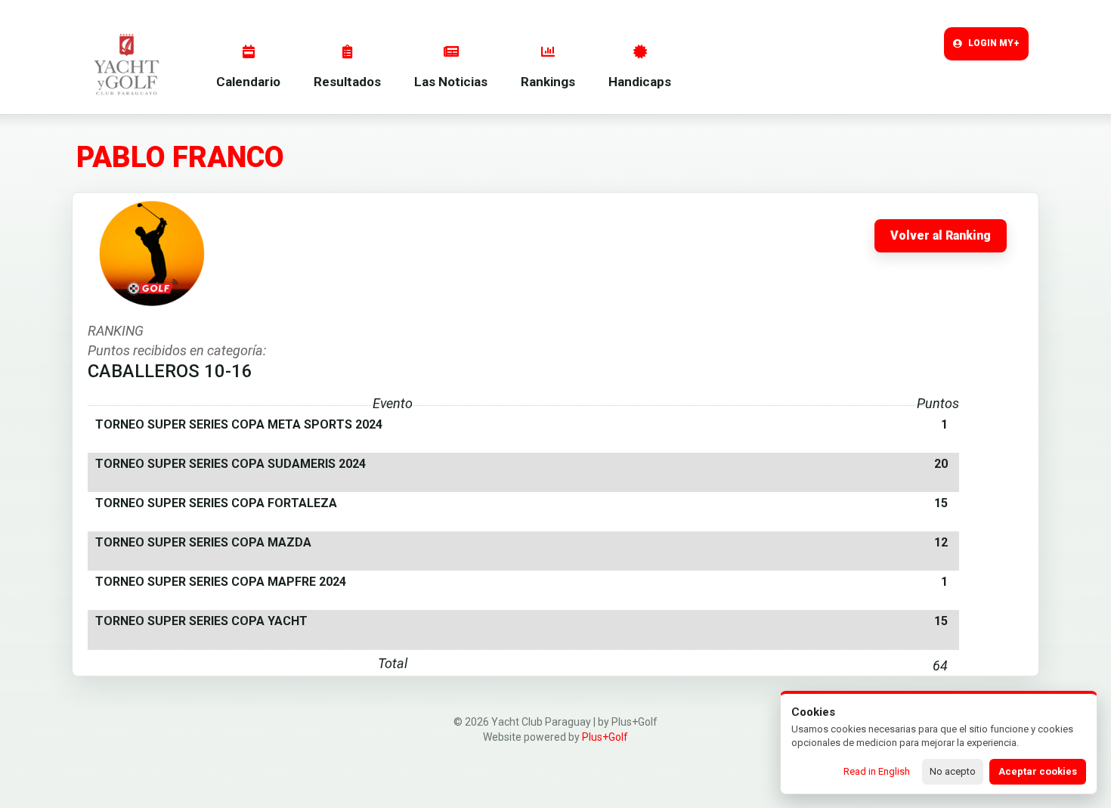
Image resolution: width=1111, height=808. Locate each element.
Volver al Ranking (940, 236)
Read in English (876, 771)
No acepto (953, 771)
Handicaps (639, 81)
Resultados (347, 81)
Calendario (248, 81)
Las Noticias (450, 81)
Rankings (548, 81)
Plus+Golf (605, 737)
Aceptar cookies (1037, 771)
